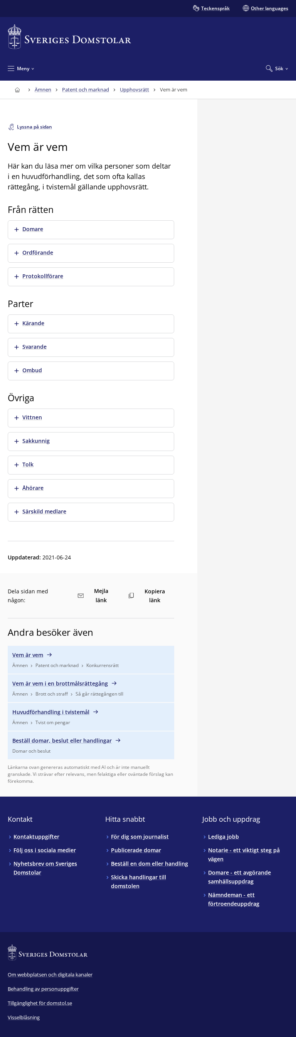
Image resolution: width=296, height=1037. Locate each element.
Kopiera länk (155, 596)
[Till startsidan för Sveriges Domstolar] (69, 36)
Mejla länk (101, 595)
